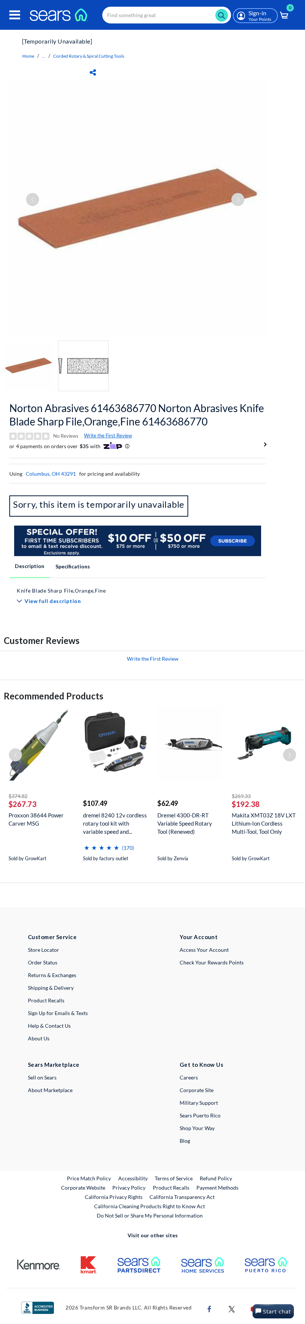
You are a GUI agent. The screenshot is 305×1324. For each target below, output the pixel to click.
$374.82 (18, 796)
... (43, 56)
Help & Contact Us (49, 1025)
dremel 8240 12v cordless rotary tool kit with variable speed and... (115, 823)
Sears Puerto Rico (200, 1115)
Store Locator (43, 950)
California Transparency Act (182, 1197)
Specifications (72, 566)
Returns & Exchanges (52, 975)
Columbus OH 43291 (51, 473)
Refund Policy (216, 1178)
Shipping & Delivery (51, 988)
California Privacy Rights (113, 1197)
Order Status (42, 962)
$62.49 (167, 803)
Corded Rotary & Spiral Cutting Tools (88, 56)
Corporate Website (83, 1187)
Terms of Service (174, 1178)
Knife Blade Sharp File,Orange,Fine (61, 590)
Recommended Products (53, 695)
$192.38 (246, 804)
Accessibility (133, 1178)
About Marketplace (50, 1090)
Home (28, 56)
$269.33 (241, 796)
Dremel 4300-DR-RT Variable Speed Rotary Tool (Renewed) (184, 823)
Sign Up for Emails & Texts (58, 1013)
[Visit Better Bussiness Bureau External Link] (37, 1307)
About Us (38, 1038)
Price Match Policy (89, 1178)
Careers (189, 1077)
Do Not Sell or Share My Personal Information (150, 1215)
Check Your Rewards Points (212, 962)
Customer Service (52, 937)
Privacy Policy (128, 1187)
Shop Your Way (197, 1128)
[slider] (101, 844)
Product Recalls (46, 1000)
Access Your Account (204, 950)
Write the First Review (108, 435)
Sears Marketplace (54, 1064)
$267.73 (22, 804)
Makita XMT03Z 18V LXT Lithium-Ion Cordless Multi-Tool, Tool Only (264, 823)
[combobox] (166, 15)
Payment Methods (217, 1187)
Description (29, 566)
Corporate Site (197, 1090)
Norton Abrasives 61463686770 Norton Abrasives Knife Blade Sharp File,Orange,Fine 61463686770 (136, 415)
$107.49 (95, 803)
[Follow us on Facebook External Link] (209, 1308)
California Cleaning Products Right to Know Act (149, 1206)
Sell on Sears (42, 1077)
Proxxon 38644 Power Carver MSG (36, 819)
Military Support (199, 1103)
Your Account (199, 937)
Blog (185, 1141)
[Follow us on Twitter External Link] (231, 1308)
